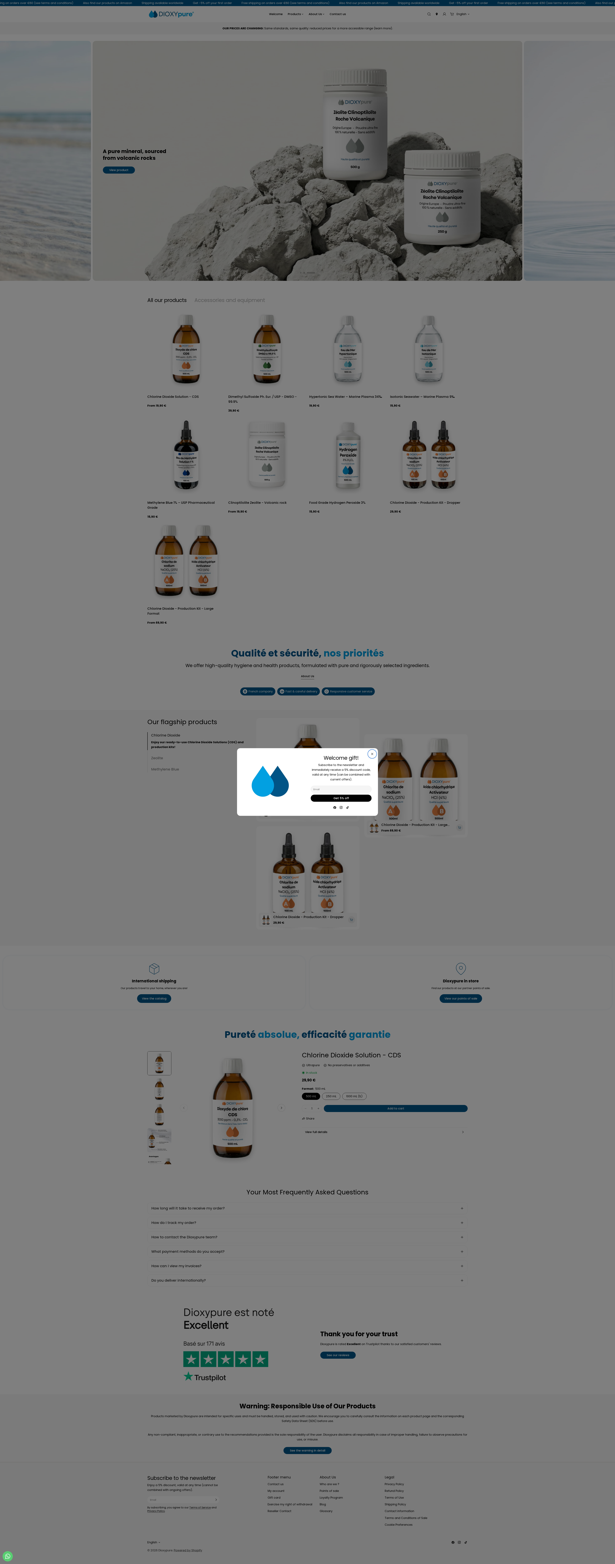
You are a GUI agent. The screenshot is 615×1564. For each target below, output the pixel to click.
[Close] (372, 754)
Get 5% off (341, 798)
